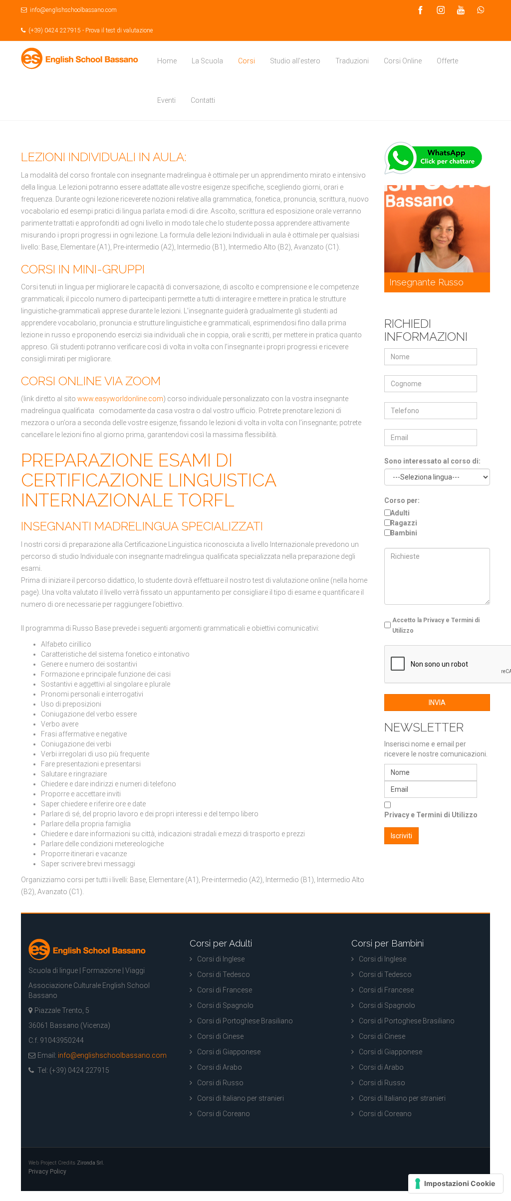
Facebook (420, 10)
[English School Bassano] (79, 58)
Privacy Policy (47, 1171)
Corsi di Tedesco (223, 974)
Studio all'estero (295, 61)
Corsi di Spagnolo (225, 1005)
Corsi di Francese (224, 990)
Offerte (447, 61)
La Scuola (207, 61)
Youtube (460, 10)
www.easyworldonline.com (120, 399)
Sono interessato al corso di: (432, 461)
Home (167, 61)
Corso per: (402, 500)
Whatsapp (480, 10)
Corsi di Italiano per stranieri (240, 1098)
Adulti (400, 513)
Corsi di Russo (220, 1083)
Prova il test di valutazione (119, 30)
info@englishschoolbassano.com (72, 9)
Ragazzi (403, 523)
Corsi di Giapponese (228, 1052)
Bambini (403, 533)
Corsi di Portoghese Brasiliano (245, 1021)
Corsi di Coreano (223, 1114)
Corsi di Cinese (220, 1036)
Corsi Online (403, 61)
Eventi (166, 100)
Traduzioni (352, 61)
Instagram (440, 10)
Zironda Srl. (90, 1163)
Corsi (246, 61)
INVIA (437, 703)
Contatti (203, 100)
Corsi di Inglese (221, 959)
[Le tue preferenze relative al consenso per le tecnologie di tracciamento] (455, 1183)
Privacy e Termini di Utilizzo (431, 815)
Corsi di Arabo (219, 1067)
